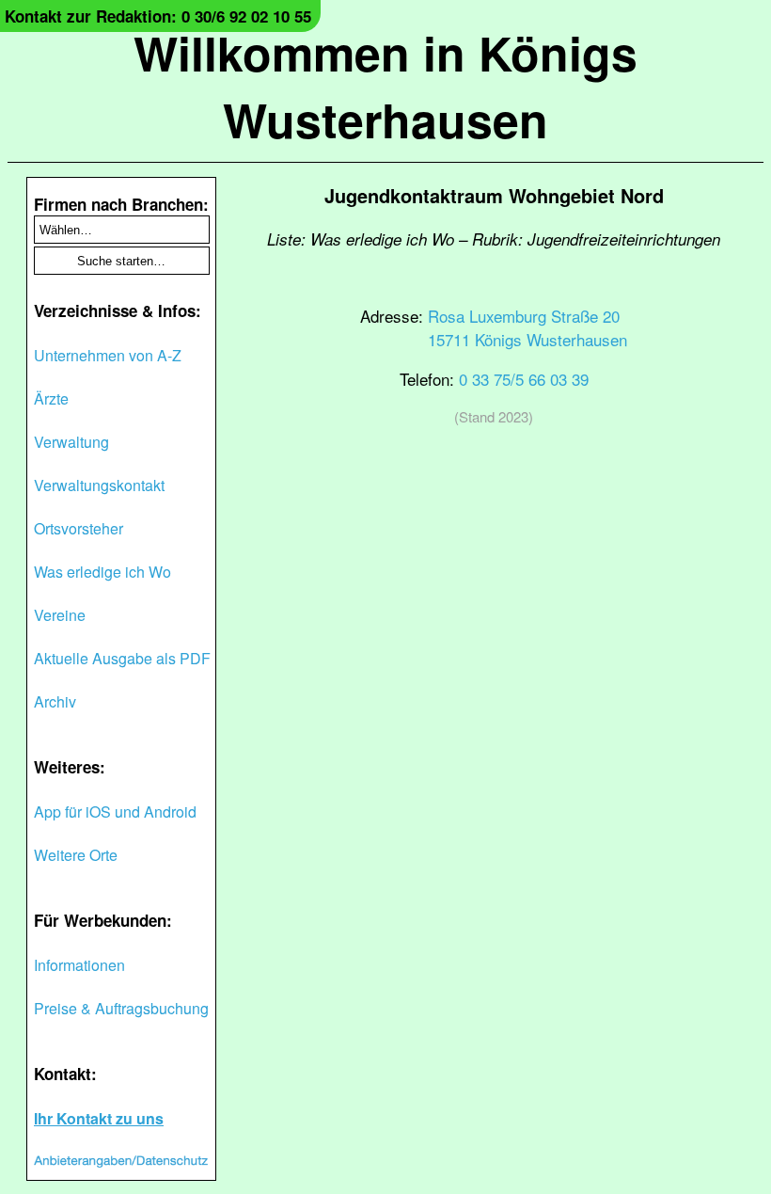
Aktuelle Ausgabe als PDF (122, 658)
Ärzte (51, 398)
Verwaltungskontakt (99, 485)
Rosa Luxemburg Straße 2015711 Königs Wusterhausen (527, 327)
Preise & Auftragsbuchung (121, 1008)
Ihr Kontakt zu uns (99, 1118)
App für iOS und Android (115, 811)
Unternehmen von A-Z (107, 355)
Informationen (79, 965)
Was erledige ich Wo (102, 571)
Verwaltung (71, 442)
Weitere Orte (76, 855)
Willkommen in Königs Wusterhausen (385, 85)
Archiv (55, 701)
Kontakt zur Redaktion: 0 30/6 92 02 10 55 (158, 16)
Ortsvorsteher (78, 528)
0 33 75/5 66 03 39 (524, 378)
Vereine (60, 615)
